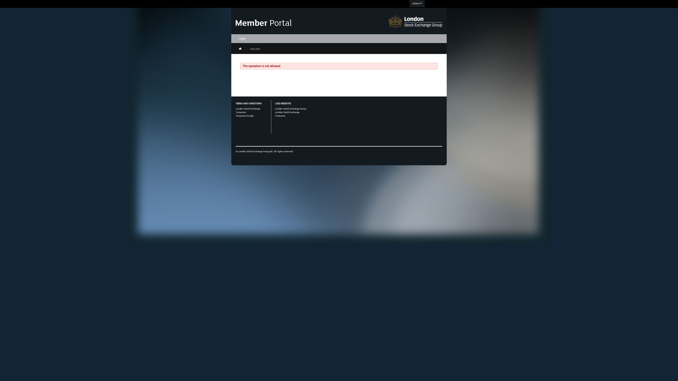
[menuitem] (417, 3)
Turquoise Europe (245, 115)
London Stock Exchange (248, 108)
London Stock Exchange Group (290, 108)
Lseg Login (255, 49)
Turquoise (241, 112)
